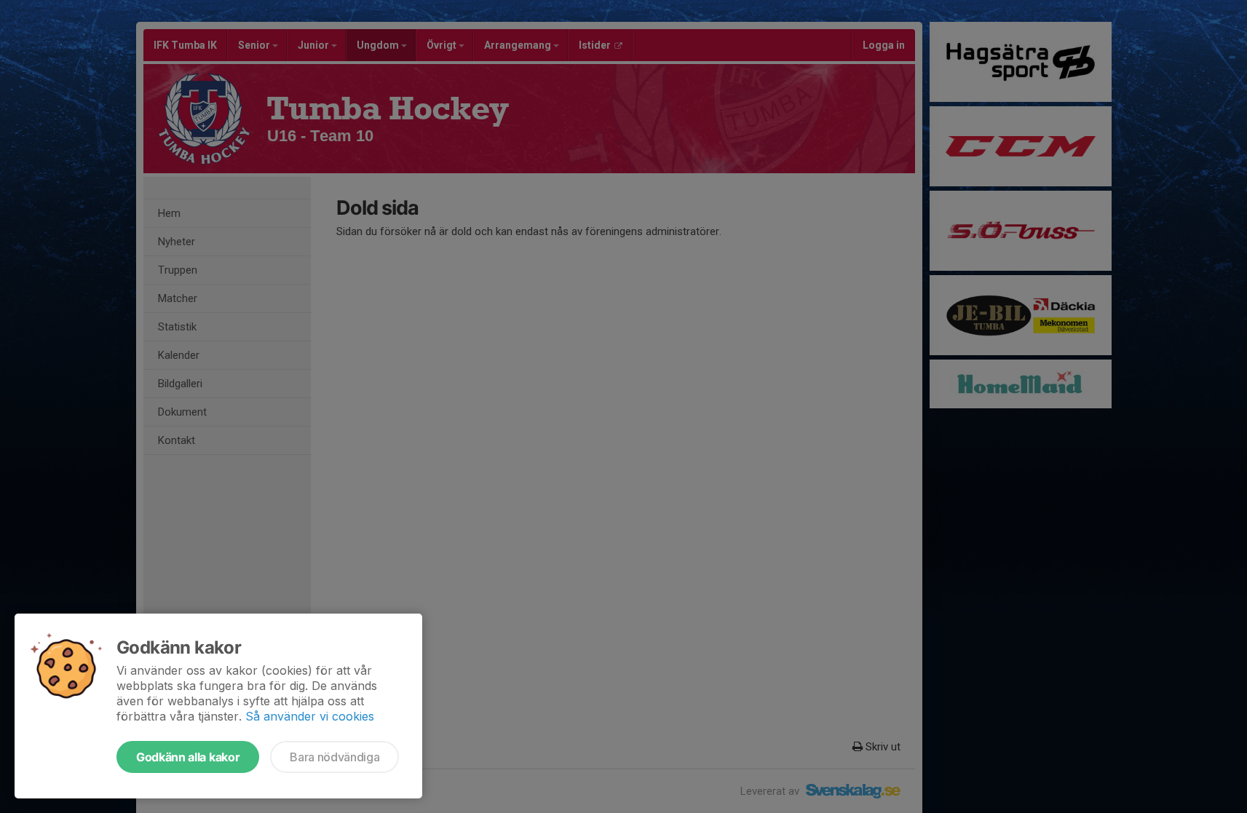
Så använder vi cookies (309, 716)
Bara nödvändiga (334, 757)
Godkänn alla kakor (187, 757)
